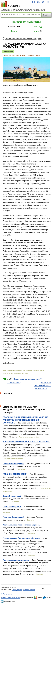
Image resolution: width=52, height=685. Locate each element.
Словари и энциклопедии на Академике (23, 10)
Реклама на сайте (29, 589)
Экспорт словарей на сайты (10, 597)
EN (33, 2)
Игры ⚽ (38, 31)
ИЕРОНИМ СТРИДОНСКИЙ (15, 474)
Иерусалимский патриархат (16, 560)
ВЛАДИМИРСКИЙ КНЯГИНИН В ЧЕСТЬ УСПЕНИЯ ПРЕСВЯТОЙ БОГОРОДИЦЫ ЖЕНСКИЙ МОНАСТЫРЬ (25, 420)
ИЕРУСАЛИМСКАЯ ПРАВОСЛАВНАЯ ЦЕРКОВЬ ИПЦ (26, 442)
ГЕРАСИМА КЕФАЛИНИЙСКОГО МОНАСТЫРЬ (42, 386)
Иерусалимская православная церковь (21, 525)
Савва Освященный (12, 496)
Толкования (14, 26)
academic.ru (10, 4)
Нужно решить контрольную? (27, 379)
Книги (14, 31)
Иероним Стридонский (13, 517)
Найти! (46, 15)
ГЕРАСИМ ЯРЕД (14, 383)
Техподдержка (17, 589)
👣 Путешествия (6, 594)
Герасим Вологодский (13, 463)
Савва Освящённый (12, 506)
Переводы (38, 26)
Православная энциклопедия (26, 22)
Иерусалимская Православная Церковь (21, 538)
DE (38, 2)
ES (43, 2)
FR (48, 2)
